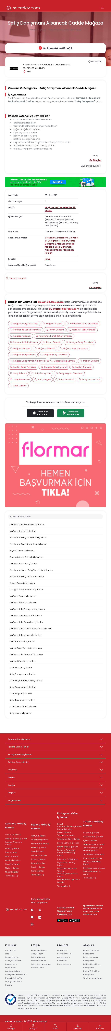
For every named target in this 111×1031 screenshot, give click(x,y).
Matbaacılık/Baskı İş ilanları (91, 862)
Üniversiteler (11, 964)
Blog (7, 953)
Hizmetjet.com (64, 964)
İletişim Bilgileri (38, 957)
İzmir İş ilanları (11, 852)
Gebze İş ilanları (38, 863)
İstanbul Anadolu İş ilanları (13, 843)
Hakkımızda (10, 950)
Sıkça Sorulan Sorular (41, 964)
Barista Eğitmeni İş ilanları (68, 843)
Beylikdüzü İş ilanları (40, 843)
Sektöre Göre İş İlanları (18, 762)
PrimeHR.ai (62, 950)
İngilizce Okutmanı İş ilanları (66, 863)
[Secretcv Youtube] (32, 917)
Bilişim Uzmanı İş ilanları (67, 847)
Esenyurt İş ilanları (39, 855)
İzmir (47, 259)
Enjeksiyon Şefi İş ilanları (67, 859)
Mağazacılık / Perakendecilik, (60, 207)
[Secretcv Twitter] (39, 910)
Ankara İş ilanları (12, 848)
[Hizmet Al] (55, 182)
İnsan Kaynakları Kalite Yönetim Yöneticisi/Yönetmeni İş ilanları (67, 872)
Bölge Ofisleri (14, 800)
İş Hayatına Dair (12, 957)
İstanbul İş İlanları (13, 835)
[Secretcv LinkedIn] (39, 917)
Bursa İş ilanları (11, 856)
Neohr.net (61, 960)
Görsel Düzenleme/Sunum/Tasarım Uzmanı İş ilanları (69, 826)
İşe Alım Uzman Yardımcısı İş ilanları (65, 833)
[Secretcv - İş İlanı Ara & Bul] (62, 920)
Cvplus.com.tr (63, 957)
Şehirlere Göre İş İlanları (19, 739)
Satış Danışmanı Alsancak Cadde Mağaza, (60, 243)
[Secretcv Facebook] (32, 910)
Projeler (11, 792)
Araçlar (11, 785)
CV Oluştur (55, 309)
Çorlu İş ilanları (37, 851)
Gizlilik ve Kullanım (13, 971)
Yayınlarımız (10, 967)
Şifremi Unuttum (38, 960)
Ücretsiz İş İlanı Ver (14, 978)
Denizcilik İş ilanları (91, 833)
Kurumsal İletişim (39, 950)
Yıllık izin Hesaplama (92, 978)
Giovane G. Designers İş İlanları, (61, 239)
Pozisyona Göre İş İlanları (20, 754)
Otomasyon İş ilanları (92, 858)
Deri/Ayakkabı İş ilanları (93, 836)
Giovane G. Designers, (57, 237)
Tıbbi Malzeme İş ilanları (93, 854)
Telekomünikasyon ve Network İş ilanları (92, 849)
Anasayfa (33, 30)
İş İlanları (43, 30)
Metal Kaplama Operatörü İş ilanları (68, 880)
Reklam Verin (37, 967)
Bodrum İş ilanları (38, 847)
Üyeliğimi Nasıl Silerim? (16, 974)
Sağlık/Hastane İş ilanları (93, 844)
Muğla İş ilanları (12, 868)
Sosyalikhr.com (64, 953)
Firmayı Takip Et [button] (17, 278)
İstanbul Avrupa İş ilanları (16, 838)
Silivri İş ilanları (37, 871)
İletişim (11, 777)
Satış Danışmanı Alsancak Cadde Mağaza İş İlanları (59, 249)
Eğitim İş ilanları (90, 840)
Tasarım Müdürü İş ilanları (68, 839)
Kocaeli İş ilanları (12, 864)
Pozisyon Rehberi (13, 960)
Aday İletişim (37, 953)
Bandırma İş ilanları (39, 839)
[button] (95, 160)
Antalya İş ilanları (12, 860)
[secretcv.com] (23, 8)
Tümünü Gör (11, 876)
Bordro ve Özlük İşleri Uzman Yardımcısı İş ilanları (66, 853)
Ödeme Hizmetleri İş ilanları (91, 872)
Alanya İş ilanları (38, 836)
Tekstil (48, 210)
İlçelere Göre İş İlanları (18, 746)
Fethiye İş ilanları (38, 859)
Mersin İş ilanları (12, 872)
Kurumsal (12, 769)
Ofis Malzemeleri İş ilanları (94, 868)
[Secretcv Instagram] (32, 924)
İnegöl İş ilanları (38, 867)
